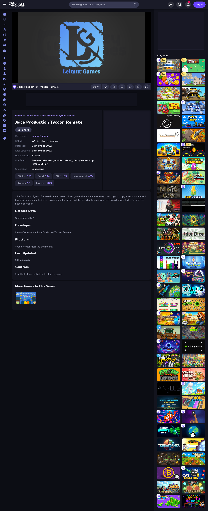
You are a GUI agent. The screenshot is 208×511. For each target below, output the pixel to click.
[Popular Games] (4, 29)
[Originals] (4, 40)
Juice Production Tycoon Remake (58, 115)
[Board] (4, 73)
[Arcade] (4, 68)
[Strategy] (4, 120)
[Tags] (4, 138)
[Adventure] (4, 63)
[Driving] (4, 89)
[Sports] (4, 115)
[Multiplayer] (4, 45)
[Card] (4, 79)
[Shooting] (4, 104)
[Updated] (4, 34)
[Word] (4, 130)
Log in (199, 4)
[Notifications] (188, 5)
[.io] (4, 94)
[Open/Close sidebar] (5, 4)
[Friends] (171, 5)
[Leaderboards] (4, 50)
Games (18, 115)
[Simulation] (4, 110)
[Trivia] (4, 125)
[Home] (4, 14)
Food (36, 115)
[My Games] (179, 5)
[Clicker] (4, 84)
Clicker (28, 115)
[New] (4, 24)
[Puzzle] (4, 99)
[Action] (4, 58)
